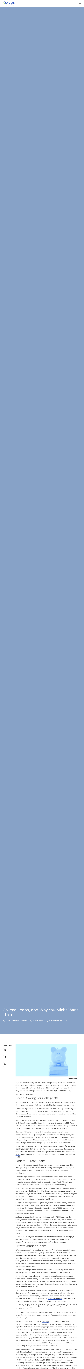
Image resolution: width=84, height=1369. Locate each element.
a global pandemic (55, 1298)
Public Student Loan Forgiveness (44, 1293)
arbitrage (45, 1321)
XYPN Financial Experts (16, 1020)
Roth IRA (19, 1123)
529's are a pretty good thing (56, 1085)
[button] (80, 3)
